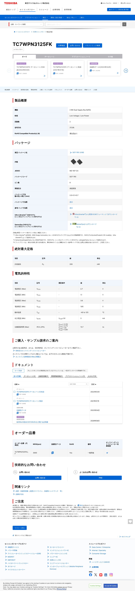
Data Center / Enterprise (101, 547)
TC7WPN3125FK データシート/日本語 (30, 392)
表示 (71, 202)
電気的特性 (34, 89)
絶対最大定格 (25, 89)
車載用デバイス (13, 547)
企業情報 (95, 567)
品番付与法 (20, 494)
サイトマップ (126, 536)
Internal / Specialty (99, 550)
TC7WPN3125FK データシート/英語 (30, 401)
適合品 (82, 505)
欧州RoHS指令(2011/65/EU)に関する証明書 (32, 422)
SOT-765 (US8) (78, 152)
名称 (16, 384)
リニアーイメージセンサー (59, 563)
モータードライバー (57, 547)
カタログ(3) (92, 376)
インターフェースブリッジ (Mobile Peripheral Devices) (66, 567)
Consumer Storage (99, 554)
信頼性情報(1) (43, 376)
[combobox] (83, 24)
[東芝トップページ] (14, 3)
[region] (67, 585)
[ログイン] (130, 521)
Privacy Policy (61, 589)
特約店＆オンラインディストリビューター (31, 351)
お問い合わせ (78, 89)
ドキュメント (58, 89)
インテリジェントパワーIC (59, 550)
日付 (92, 384)
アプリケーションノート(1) (75, 376)
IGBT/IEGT (11, 560)
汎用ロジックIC (38, 32)
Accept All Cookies (111, 586)
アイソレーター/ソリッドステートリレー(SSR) (24, 554)
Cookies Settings (95, 586)
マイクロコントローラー (16, 570)
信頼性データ (21, 410)
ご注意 (95, 89)
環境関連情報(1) (57, 376)
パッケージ (15, 89)
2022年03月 (95, 392)
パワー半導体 (12, 550)
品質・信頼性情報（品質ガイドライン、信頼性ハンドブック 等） (39, 491)
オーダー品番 (68, 89)
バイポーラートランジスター (18, 563)
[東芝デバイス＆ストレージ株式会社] (37, 3)
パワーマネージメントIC (58, 554)
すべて (24, 57)
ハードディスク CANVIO (101, 562)
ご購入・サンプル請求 (46, 89)
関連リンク (88, 89)
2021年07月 (95, 401)
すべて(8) (17, 376)
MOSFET (11, 557)
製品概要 (7, 89)
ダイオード (12, 566)
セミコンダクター (24, 32)
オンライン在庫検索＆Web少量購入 (28, 357)
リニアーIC (54, 557)
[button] (110, 3)
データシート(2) (29, 376)
